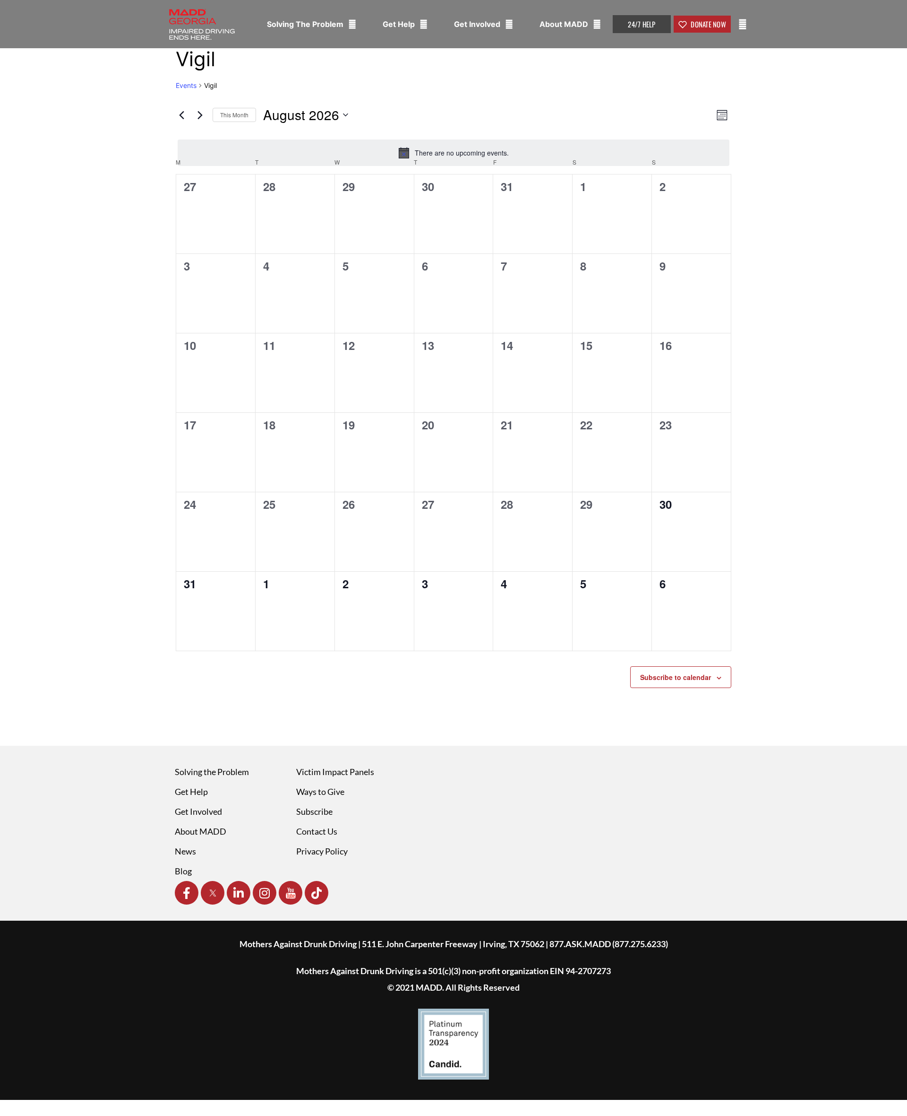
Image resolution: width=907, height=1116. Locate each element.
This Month (234, 115)
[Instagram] (264, 893)
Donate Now (707, 24)
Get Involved (478, 24)
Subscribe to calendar (675, 677)
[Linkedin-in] (238, 893)
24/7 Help (641, 24)
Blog (183, 871)
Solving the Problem (212, 772)
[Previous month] (181, 115)
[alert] (453, 153)
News (185, 851)
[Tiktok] (316, 893)
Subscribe (314, 811)
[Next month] (199, 115)
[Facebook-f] (186, 893)
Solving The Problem (306, 24)
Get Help (400, 24)
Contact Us (316, 831)
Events (186, 85)
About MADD (564, 24)
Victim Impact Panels (335, 772)
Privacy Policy (322, 851)
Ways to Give (320, 791)
